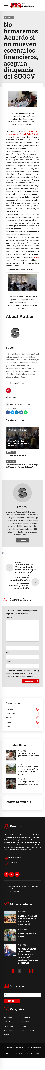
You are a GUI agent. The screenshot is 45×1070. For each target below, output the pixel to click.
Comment (9, 617)
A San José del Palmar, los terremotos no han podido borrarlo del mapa (28, 770)
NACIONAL (26, 1022)
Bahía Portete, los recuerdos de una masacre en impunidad (27, 920)
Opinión (22, 722)
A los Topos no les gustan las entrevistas (28, 783)
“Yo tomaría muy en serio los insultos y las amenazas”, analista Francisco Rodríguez (28, 955)
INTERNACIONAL (9, 1026)
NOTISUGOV (8, 1018)
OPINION (25, 1026)
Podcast (6, 1035)
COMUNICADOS (27, 1018)
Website (8, 662)
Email (8, 653)
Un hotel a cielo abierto (16, 455)
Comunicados (22, 713)
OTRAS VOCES (8, 1030)
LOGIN (38, 1054)
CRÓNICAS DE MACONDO (30, 1030)
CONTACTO (18, 1054)
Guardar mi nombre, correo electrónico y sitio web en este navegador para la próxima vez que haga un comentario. (22, 673)
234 (34, 971)
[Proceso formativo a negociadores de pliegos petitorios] (22, 438)
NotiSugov (8, 17)
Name (8, 644)
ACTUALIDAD (8, 1022)
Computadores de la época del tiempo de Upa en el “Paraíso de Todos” (22, 466)
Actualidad (12, 430)
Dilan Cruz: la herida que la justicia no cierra (28, 754)
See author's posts (17, 383)
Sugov (11, 404)
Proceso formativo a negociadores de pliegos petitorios (18, 443)
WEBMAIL (29, 1054)
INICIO (8, 1054)
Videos (22, 726)
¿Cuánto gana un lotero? (27, 935)
